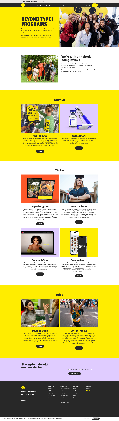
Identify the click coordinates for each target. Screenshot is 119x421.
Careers (75, 397)
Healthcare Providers (64, 402)
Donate (94, 5)
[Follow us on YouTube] (28, 394)
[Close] (117, 418)
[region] (59, 419)
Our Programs (76, 393)
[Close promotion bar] (96, 1)
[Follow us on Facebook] (22, 394)
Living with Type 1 (51, 393)
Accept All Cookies (95, 418)
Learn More (40, 151)
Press (74, 395)
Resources (88, 386)
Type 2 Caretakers (64, 397)
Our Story (75, 388)
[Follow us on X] (24, 394)
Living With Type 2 (64, 395)
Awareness (50, 388)
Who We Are (75, 386)
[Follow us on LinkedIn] (33, 394)
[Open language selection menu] (89, 5)
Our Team (75, 390)
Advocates (50, 397)
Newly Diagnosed (51, 390)
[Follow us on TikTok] (30, 394)
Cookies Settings (87, 418)
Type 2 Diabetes (85, 369)
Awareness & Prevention (65, 388)
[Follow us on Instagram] (26, 394)
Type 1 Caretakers (51, 395)
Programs (88, 390)
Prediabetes (62, 390)
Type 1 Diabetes (73, 369)
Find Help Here (41, 1)
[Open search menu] (86, 5)
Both (94, 369)
